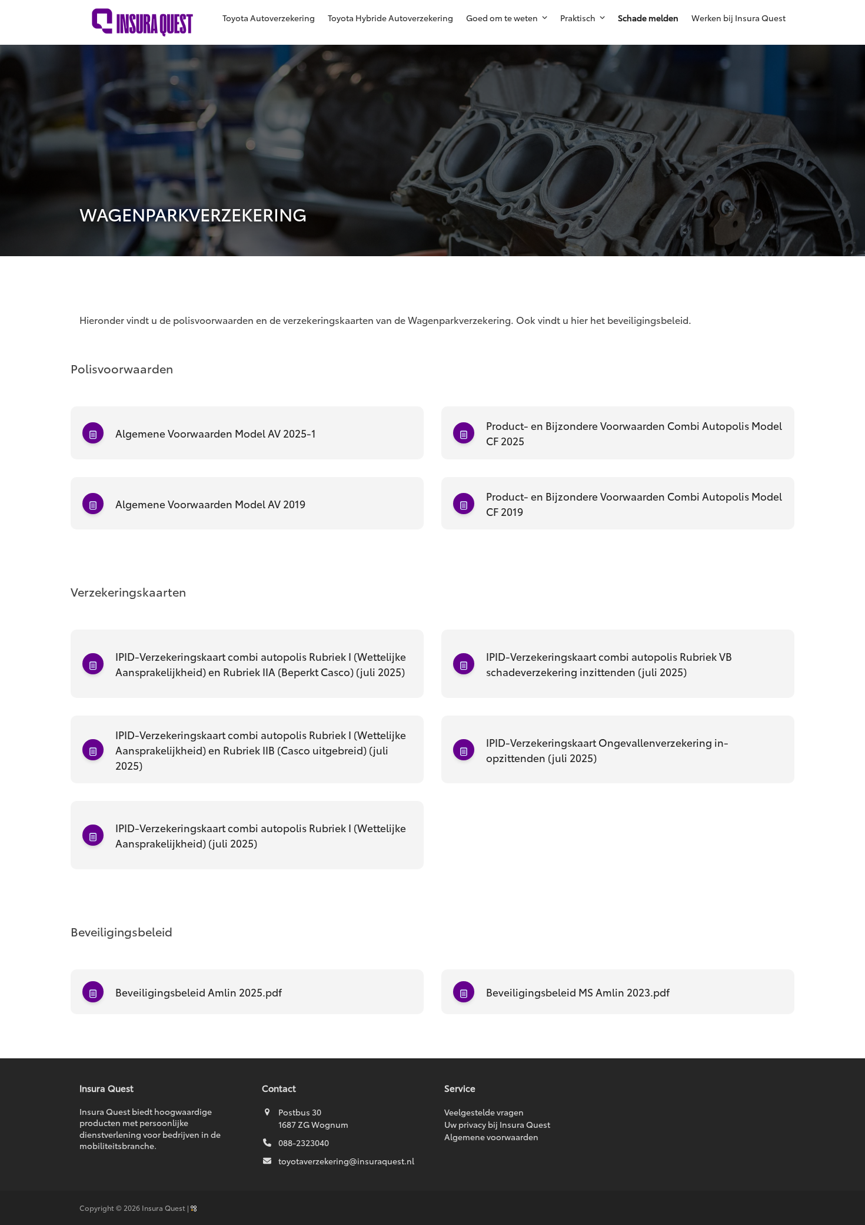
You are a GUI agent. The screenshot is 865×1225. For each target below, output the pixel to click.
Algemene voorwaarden (491, 1137)
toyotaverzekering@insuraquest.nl (346, 1161)
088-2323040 (303, 1142)
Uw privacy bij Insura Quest (497, 1124)
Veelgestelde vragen (484, 1112)
